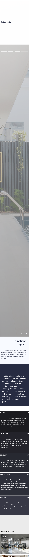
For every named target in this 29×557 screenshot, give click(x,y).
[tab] (4, 51)
